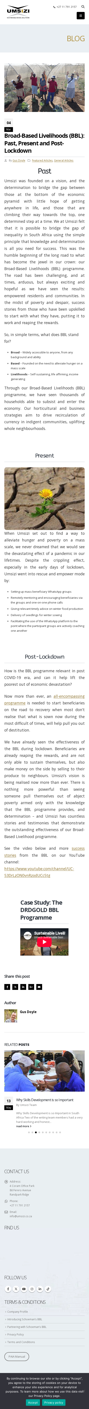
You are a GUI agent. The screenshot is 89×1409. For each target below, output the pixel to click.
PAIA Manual (17, 1311)
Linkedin (40, 1243)
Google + (31, 987)
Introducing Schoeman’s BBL (24, 1273)
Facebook (7, 987)
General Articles (63, 160)
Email (39, 987)
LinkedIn (23, 987)
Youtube (24, 1243)
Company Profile (17, 1266)
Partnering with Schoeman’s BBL (26, 1281)
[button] (83, 7)
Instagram (32, 1243)
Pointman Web (12, 1340)
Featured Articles (42, 160)
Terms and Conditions (21, 1296)
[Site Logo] (18, 12)
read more (23, 1080)
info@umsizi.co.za (21, 1170)
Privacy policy (53, 1402)
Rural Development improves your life (43, 1054)
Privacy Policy (15, 1288)
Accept (33, 1402)
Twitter (15, 987)
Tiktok (48, 1243)
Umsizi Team (28, 1059)
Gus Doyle (19, 160)
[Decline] (83, 1391)
